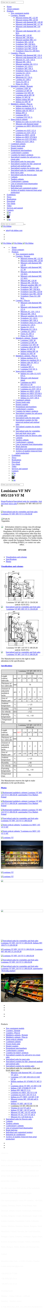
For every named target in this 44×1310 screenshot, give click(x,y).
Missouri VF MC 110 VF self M (23, 1112)
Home (9, 7)
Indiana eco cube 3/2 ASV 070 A (28, 122)
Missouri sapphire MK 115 (26, 40)
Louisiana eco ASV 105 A (26, 133)
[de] (9, 219)
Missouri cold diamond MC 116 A (29, 55)
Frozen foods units (18, 146)
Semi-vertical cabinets (19, 119)
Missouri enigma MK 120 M (27, 20)
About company (13, 9)
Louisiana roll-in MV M (25, 95)
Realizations (11, 199)
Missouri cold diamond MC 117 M (29, 24)
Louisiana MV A (22, 115)
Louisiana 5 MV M (23, 88)
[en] (8, 217)
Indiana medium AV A (24, 106)
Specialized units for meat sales (23, 161)
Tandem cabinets (17, 179)
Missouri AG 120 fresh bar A (22, 1117)
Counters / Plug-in (18, 53)
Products (10, 11)
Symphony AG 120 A (24, 66)
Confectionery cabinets (19, 181)
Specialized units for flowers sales (24, 175)
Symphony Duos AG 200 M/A (28, 51)
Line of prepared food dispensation (24, 184)
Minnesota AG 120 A (24, 77)
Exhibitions (11, 195)
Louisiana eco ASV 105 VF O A (23, 1095)
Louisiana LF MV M (24, 91)
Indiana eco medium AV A (26, 108)
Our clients (11, 203)
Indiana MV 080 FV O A (20, 1090)
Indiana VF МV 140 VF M (21, 1104)
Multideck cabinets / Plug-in (21, 104)
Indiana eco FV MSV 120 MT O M (24, 1097)
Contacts (10, 210)
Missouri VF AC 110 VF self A (23, 1115)
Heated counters (17, 148)
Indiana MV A (21, 113)
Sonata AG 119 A (22, 75)
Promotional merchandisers (21, 150)
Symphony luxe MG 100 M (26, 49)
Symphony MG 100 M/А (25, 44)
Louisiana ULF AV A (24, 117)
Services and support (15, 208)
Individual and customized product (24, 188)
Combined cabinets (18, 144)
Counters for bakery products (22, 155)
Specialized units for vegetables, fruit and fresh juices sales (28, 432)
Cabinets (14, 177)
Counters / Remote (18, 15)
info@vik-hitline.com (14, 230)
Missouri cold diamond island (27, 124)
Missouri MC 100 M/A (24, 38)
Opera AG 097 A (22, 82)
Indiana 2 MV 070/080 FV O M (23, 1088)
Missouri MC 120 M (24, 35)
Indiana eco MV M (23, 102)
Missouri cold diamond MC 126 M (29, 22)
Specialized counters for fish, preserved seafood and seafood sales (26, 165)
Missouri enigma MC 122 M (27, 18)
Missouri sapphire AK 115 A (27, 64)
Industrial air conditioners (15, 1134)
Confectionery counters (20, 153)
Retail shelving (16, 186)
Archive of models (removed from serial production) (29, 452)
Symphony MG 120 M (24, 42)
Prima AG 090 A (22, 84)
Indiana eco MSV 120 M (25, 135)
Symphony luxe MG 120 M (26, 46)
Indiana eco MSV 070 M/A (26, 137)
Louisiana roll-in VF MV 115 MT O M (26, 1086)
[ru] (8, 215)
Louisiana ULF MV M (24, 93)
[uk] (9, 212)
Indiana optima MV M (24, 99)
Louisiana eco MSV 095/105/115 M (28, 383)
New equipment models (20, 13)
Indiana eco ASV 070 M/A (26, 139)
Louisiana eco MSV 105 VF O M (24, 1092)
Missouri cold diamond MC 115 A (29, 57)
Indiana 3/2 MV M (23, 97)
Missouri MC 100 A (23, 62)
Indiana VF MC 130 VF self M (23, 1110)
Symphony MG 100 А (24, 68)
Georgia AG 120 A (23, 73)
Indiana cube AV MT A (25, 111)
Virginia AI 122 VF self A (21, 1108)
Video (9, 206)
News (9, 197)
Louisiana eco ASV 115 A (26, 130)
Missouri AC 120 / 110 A (25, 60)
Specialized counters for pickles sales (25, 168)
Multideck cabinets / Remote (22, 86)
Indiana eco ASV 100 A (25, 142)
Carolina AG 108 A (23, 80)
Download (11, 201)
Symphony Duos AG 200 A (26, 71)
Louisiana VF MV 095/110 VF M (24, 1106)
